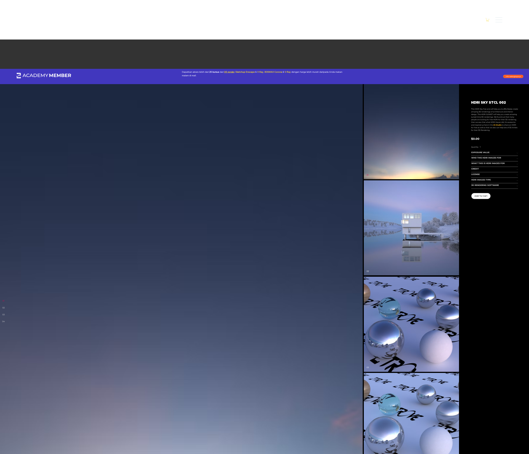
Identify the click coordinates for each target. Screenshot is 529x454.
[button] (488, 19)
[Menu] (499, 19)
